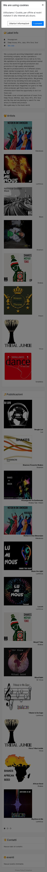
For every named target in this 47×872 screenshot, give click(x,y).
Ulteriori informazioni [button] (19, 23)
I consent (37, 23)
